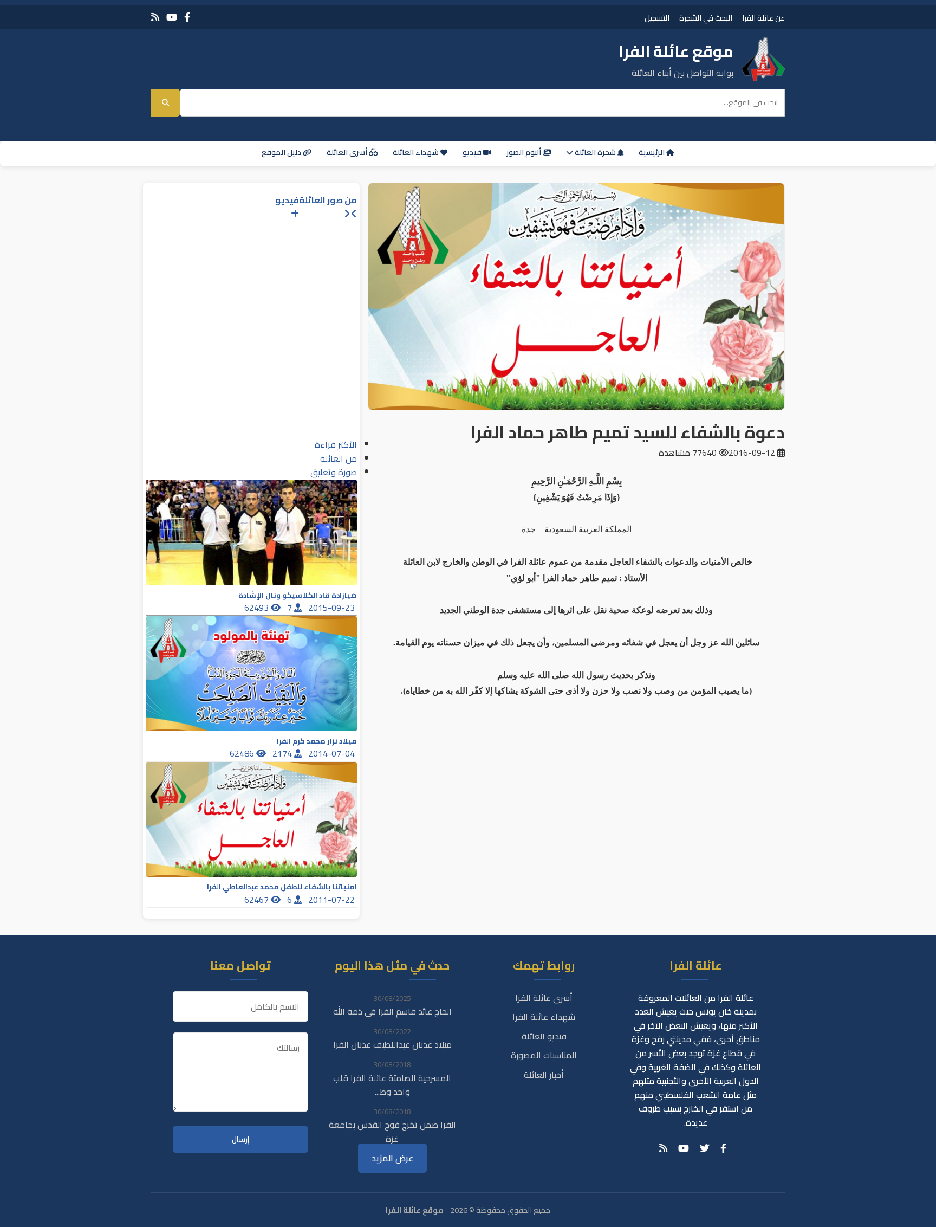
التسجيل (657, 17)
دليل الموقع (282, 152)
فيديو (473, 152)
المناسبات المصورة (544, 1055)
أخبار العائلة (544, 1075)
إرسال (240, 1139)
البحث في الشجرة (705, 17)
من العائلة (338, 458)
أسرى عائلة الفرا (544, 998)
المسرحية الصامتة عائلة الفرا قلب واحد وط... (392, 1085)
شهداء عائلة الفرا (543, 1017)
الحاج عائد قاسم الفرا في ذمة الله (392, 1011)
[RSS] (155, 17)
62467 (257, 900)
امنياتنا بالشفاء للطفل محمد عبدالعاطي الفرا (282, 887)
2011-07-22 (332, 900)
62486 (243, 753)
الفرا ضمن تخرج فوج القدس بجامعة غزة (392, 1131)
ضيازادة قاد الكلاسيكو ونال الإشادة (297, 595)
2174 (283, 753)
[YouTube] (171, 17)
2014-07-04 (332, 753)
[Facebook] (187, 17)
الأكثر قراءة (336, 444)
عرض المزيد (392, 1158)
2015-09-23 (332, 607)
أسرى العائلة (348, 152)
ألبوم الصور (524, 152)
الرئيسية (652, 152)
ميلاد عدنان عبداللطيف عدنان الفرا (392, 1044)
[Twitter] (705, 1148)
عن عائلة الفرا (763, 17)
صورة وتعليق (333, 472)
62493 (257, 607)
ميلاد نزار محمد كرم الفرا (317, 741)
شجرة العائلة (595, 152)
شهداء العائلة (416, 152)
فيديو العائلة (544, 1036)
